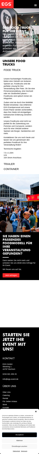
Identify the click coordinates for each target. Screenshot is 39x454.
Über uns (7, 392)
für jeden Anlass (10, 401)
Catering (6, 395)
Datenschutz (16, 451)
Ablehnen (19, 440)
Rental (5, 398)
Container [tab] (11, 169)
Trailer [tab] (9, 163)
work (5, 405)
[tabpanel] (19, 117)
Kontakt (6, 408)
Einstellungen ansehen (19, 446)
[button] (36, 411)
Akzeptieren (19, 435)
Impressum (24, 451)
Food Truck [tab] (12, 69)
